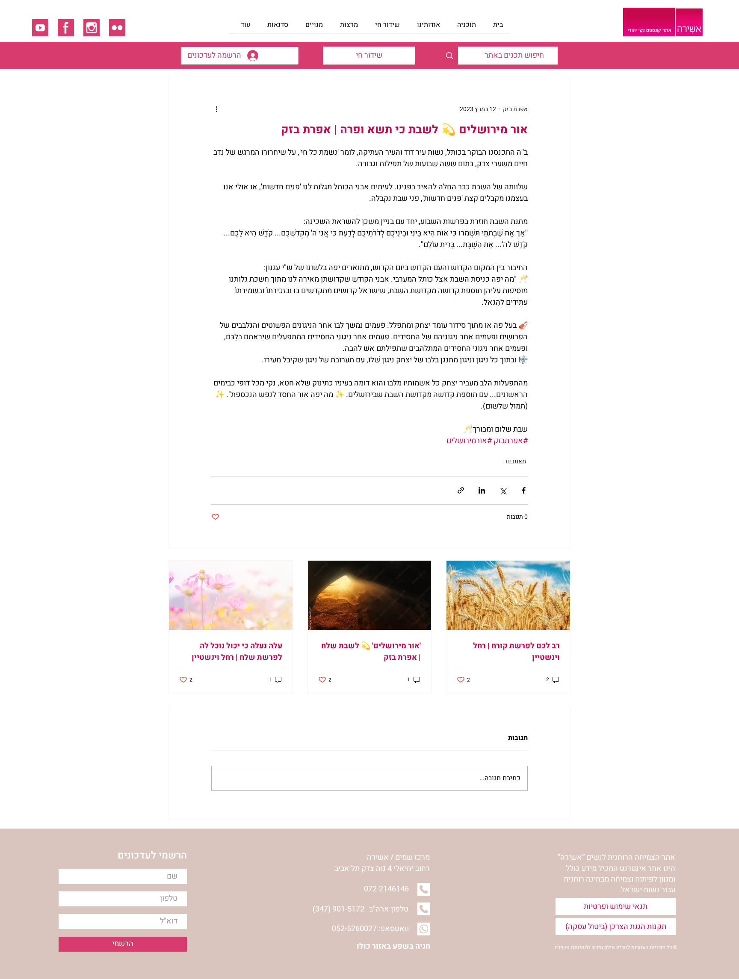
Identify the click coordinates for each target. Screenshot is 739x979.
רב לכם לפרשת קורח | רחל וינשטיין (516, 651)
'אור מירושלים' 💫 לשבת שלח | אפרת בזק (371, 651)
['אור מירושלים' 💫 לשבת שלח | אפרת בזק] (370, 595)
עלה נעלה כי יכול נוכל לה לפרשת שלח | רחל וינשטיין (237, 651)
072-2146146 (386, 889)
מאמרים (516, 461)
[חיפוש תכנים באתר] (449, 56)
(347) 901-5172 (338, 909)
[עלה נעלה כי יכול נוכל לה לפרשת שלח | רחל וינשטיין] (231, 595)
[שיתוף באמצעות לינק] (461, 490)
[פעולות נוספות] (216, 109)
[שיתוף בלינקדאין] (482, 490)
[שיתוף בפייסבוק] (524, 490)
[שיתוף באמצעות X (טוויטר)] (503, 490)
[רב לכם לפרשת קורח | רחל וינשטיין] (508, 595)
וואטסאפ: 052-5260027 (370, 929)
